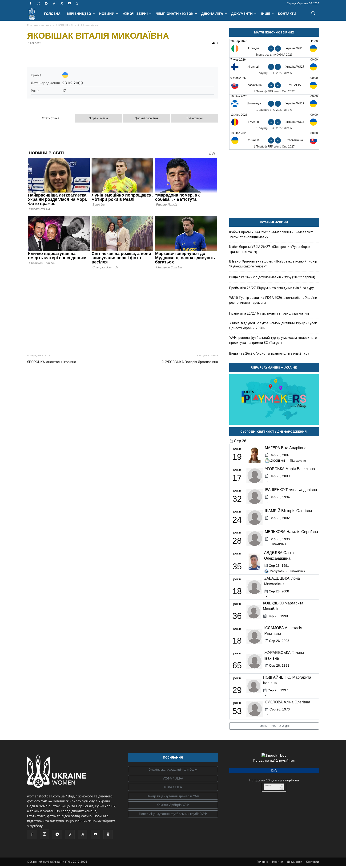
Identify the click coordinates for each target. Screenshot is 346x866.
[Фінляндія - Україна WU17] (274, 67)
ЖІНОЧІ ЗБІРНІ (135, 13)
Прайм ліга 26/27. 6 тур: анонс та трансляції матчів (269, 313)
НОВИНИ (107, 13)
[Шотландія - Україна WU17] (274, 103)
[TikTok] (53, 3)
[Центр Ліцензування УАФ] (172, 796)
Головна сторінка (39, 25)
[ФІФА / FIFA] (172, 787)
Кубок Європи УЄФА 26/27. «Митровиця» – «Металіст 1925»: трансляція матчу (271, 234)
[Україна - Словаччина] (274, 140)
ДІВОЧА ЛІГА (212, 13)
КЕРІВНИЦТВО (79, 13)
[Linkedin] (86, 54)
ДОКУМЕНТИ (242, 13)
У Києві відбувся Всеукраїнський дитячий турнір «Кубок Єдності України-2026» (273, 325)
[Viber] (64, 54)
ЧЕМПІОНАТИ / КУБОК (174, 13)
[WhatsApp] (75, 54)
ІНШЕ (265, 13)
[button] (313, 14)
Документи (294, 862)
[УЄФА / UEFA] (172, 778)
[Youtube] (69, 3)
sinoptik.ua (291, 780)
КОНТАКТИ (287, 13)
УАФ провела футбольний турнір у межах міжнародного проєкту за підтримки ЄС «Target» (273, 340)
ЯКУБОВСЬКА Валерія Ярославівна (189, 362)
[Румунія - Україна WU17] (274, 122)
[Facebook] (30, 3)
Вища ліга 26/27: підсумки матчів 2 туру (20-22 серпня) (272, 277)
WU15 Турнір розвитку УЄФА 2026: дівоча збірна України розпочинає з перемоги (273, 300)
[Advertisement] (122, 310)
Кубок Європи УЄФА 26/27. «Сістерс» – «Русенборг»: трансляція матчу (270, 249)
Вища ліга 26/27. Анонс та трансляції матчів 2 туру (269, 353)
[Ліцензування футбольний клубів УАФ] (172, 814)
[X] (61, 3)
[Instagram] (38, 3)
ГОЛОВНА (52, 13)
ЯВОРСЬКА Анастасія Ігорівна (51, 362)
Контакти (312, 862)
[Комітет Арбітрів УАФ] (172, 805)
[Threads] (77, 3)
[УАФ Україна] (172, 769)
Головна (262, 862)
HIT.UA (268, 785)
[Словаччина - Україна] (274, 85)
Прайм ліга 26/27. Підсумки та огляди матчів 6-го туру (271, 288)
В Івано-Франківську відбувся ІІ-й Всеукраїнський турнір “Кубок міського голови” (273, 263)
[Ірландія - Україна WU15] (274, 48)
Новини (277, 862)
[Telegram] (46, 3)
